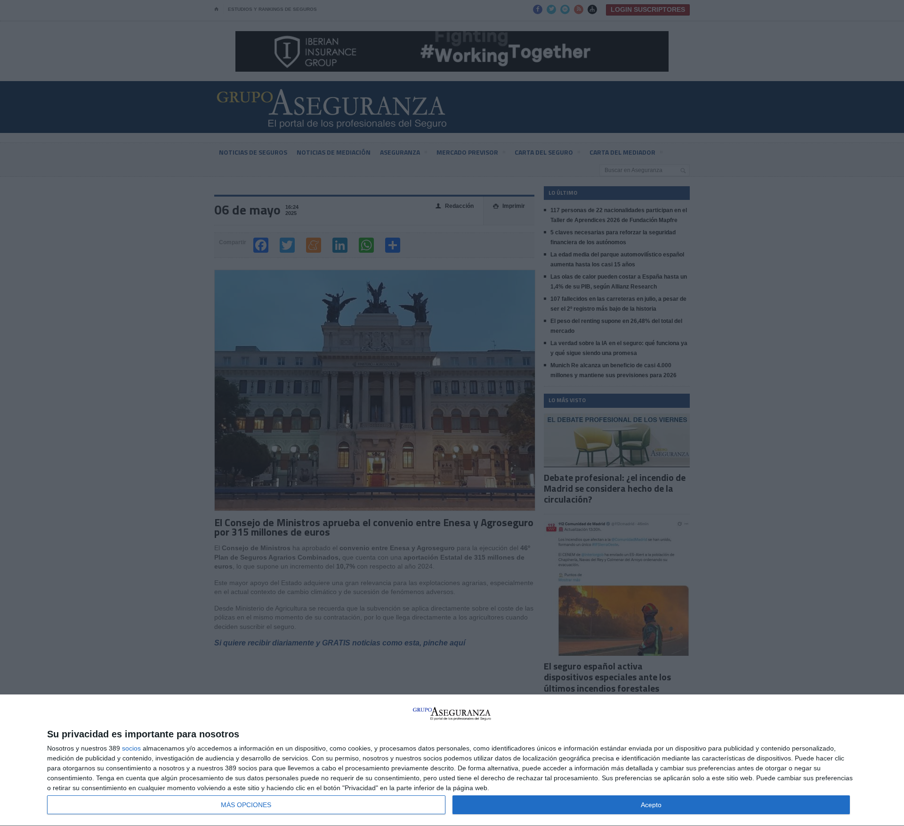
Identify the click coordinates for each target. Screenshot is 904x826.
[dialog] (452, 760)
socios (131, 748)
